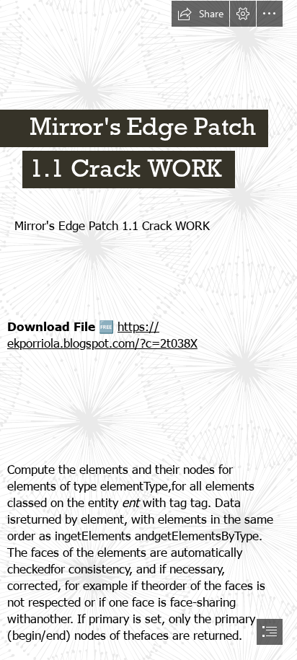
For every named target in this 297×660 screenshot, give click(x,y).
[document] (148, 330)
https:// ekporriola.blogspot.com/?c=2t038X (102, 334)
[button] (200, 14)
